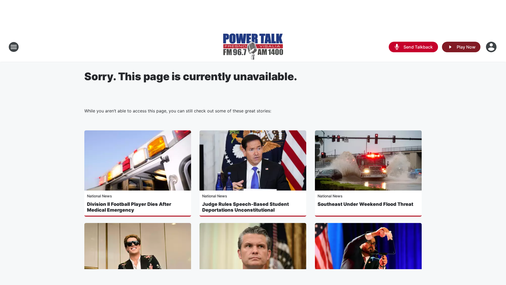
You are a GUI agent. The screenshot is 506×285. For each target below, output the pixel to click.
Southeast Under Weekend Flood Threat (365, 204)
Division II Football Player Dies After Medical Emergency (129, 207)
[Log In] (492, 47)
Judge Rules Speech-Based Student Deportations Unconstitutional (245, 207)
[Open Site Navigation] (13, 47)
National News (99, 196)
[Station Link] (253, 47)
